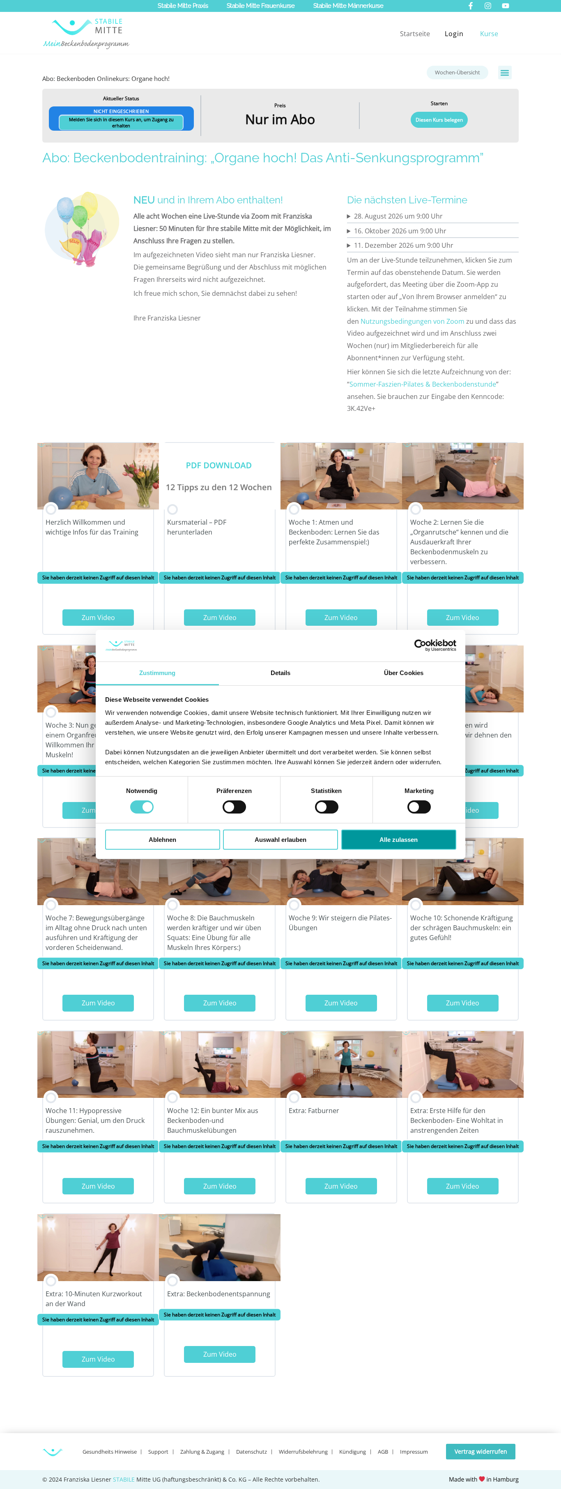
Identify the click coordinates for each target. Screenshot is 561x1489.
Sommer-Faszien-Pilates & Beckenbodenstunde (422, 384)
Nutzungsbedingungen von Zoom (412, 321)
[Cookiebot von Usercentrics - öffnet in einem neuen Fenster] (420, 645)
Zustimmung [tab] (157, 672)
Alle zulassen (398, 839)
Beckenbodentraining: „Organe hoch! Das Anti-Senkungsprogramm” (278, 157)
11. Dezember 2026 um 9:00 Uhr (403, 245)
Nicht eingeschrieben (121, 118)
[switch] (234, 807)
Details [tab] (281, 672)
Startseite (415, 33)
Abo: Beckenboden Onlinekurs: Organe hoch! (106, 78)
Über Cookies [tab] (403, 672)
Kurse (489, 33)
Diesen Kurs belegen (439, 119)
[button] (505, 72)
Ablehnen (162, 839)
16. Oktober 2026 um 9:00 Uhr (400, 230)
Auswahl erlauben (280, 839)
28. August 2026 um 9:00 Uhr (398, 216)
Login (454, 33)
